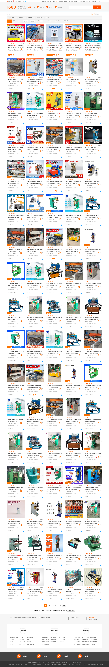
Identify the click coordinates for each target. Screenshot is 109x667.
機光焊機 (29, 641)
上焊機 (11, 644)
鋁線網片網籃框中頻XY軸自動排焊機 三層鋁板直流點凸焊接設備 (54, 284)
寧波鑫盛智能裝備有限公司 (12, 525)
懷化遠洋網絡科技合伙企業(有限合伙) (90, 644)
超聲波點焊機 (88, 51)
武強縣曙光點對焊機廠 (89, 491)
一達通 (97, 664)
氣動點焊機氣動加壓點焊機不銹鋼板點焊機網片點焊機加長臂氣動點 (15, 148)
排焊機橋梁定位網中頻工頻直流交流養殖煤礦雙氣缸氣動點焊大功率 (15, 182)
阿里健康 (93, 664)
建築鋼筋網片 (30, 51)
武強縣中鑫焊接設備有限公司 (12, 185)
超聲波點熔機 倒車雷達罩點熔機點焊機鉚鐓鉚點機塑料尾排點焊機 (73, 556)
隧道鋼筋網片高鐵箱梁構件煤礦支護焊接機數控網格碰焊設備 (73, 46)
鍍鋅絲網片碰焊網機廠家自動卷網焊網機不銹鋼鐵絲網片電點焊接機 (15, 80)
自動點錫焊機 (21, 639)
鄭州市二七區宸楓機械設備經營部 (70, 49)
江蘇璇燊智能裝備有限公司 (89, 83)
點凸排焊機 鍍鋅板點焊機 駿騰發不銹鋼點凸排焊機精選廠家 (93, 250)
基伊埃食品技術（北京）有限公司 (49, 641)
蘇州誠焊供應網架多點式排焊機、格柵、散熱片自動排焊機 (35, 556)
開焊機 (11, 641)
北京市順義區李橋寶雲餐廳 (47, 639)
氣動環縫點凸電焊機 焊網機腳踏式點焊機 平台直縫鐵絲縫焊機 (35, 318)
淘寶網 (34, 664)
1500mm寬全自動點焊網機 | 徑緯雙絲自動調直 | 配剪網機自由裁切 (35, 216)
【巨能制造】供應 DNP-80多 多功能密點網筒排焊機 (54, 114)
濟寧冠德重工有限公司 (51, 253)
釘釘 (89, 664)
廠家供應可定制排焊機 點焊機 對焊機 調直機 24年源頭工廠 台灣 (35, 114)
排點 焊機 (21, 637)
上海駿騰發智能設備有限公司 (89, 185)
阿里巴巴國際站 (15, 664)
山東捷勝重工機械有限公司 (89, 457)
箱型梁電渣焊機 (30, 644)
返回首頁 (65, 610)
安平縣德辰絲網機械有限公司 (31, 219)
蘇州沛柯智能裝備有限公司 (31, 185)
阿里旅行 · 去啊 (50, 664)
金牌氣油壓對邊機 (14, 637)
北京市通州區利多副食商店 (64, 639)
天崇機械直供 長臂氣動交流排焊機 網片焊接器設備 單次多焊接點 (54, 216)
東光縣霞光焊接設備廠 (31, 151)
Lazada (101, 664)
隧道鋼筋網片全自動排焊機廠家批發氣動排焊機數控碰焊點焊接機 (54, 556)
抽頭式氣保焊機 (22, 641)
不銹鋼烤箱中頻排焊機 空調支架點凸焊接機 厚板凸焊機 (35, 488)
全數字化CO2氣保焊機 (23, 644)
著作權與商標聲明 (46, 662)
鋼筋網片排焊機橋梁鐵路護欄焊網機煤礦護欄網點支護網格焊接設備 (54, 182)
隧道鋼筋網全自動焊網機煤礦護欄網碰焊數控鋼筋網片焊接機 (15, 46)
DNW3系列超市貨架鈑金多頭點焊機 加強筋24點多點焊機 (73, 590)
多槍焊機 (12, 639)
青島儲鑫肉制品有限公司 (79, 641)
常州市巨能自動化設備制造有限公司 (51, 117)
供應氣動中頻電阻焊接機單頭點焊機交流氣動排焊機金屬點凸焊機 (92, 182)
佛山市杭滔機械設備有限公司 (89, 117)
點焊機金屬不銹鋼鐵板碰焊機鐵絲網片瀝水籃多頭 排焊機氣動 (73, 488)
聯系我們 (74, 662)
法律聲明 (53, 662)
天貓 (38, 664)
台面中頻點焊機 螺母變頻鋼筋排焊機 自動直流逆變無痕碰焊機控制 (15, 522)
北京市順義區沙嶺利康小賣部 (56, 641)
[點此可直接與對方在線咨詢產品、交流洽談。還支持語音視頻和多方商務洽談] (42, 89)
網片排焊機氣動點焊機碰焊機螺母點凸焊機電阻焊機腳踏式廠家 (54, 488)
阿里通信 (73, 664)
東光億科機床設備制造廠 (70, 491)
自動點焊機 (59, 51)
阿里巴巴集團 (8, 664)
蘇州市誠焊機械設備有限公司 (31, 559)
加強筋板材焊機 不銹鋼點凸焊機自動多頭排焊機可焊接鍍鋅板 (35, 148)
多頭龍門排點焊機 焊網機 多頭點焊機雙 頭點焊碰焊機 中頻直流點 (74, 148)
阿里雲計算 (64, 664)
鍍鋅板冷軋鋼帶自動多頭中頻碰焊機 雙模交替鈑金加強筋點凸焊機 (92, 318)
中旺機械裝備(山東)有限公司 (51, 83)
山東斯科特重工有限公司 (51, 185)
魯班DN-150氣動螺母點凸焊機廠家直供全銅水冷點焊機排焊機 (73, 80)
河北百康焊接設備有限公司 (51, 151)
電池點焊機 (54, 51)
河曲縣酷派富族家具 (78, 637)
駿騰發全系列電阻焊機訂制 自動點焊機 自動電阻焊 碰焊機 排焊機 (54, 590)
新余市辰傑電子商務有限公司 (80, 639)
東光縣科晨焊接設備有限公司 (51, 559)
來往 (86, 664)
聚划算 (41, 664)
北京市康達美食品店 (63, 641)
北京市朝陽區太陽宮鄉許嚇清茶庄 (57, 637)
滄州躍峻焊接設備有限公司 (12, 151)
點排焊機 (77, 617)
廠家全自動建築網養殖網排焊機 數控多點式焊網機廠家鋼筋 (73, 284)
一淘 (45, 664)
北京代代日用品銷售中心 (47, 644)
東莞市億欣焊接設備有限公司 (31, 117)
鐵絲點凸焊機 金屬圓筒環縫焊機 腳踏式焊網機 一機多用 (93, 454)
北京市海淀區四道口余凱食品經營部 (66, 637)
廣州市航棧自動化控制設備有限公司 (89, 219)
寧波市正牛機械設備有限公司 (89, 321)
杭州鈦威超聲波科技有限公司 (70, 559)
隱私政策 (63, 662)
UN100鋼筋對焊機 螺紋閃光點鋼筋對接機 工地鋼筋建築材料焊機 (93, 284)
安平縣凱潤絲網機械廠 (31, 49)
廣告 (23, 47)
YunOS (69, 664)
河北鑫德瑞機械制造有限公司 (31, 83)
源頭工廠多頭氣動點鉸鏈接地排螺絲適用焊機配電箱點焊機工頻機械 (35, 182)
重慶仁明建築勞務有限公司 (79, 644)
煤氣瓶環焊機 (30, 637)
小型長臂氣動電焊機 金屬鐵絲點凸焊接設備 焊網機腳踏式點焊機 (73, 250)
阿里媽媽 (56, 664)
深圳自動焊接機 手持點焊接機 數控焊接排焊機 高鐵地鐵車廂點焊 (16, 216)
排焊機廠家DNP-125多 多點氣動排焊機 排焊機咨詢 (15, 556)
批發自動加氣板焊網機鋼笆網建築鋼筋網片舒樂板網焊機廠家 (35, 46)
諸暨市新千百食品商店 (95, 641)
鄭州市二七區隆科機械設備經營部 (12, 49)
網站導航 (79, 662)
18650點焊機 (49, 51)
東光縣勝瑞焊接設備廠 (70, 151)
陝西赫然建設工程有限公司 (87, 639)
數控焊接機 (15, 51)
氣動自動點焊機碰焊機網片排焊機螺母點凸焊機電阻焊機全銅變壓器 (92, 148)
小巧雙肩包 (92, 644)
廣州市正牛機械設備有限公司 (51, 287)
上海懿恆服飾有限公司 (95, 639)
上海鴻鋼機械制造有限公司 (89, 287)
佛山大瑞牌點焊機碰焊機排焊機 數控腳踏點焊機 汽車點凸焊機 (73, 182)
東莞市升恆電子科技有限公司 (88, 641)
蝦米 (60, 664)
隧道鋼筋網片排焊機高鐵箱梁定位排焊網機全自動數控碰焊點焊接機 (54, 80)
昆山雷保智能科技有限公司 (89, 49)
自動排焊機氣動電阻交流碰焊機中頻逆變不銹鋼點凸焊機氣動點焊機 (35, 80)
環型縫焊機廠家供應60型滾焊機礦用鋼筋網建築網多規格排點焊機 (92, 488)
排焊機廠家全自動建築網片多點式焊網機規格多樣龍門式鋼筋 (54, 148)
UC (80, 664)
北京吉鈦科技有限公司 (46, 637)
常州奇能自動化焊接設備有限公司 (89, 151)
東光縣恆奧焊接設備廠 (51, 491)
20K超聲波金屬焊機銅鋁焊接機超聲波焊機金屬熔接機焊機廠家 (92, 46)
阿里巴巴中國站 (23, 664)
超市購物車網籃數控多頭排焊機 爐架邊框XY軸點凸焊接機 (93, 590)
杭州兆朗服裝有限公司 (95, 637)
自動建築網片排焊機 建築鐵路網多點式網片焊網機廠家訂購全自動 (15, 250)
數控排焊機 (73, 51)
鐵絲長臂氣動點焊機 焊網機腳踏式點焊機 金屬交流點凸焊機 (15, 114)
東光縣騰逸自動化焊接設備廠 (70, 525)
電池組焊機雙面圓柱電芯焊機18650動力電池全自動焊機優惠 (54, 46)
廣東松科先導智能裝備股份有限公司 (51, 49)
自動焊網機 (20, 51)
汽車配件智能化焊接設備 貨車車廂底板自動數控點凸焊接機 (15, 318)
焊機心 (28, 639)
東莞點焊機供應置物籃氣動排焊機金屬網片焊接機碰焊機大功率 (35, 284)
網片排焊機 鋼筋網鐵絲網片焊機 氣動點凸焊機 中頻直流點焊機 (35, 250)
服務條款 (58, 662)
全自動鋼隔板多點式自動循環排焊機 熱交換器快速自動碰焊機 (92, 114)
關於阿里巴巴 (68, 662)
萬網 (77, 664)
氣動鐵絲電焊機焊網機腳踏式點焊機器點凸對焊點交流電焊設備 (92, 522)
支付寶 (83, 664)
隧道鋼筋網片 (79, 51)
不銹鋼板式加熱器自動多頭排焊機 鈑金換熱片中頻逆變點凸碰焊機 (93, 216)
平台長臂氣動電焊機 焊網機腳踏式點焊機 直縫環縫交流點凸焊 (73, 318)
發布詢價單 (91, 617)
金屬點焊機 (93, 51)
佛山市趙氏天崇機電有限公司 (51, 219)
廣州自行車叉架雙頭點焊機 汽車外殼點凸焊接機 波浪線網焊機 (93, 556)
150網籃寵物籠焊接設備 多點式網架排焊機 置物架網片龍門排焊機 (15, 488)
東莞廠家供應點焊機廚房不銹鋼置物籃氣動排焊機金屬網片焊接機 (73, 216)
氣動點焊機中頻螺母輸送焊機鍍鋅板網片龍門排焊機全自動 (15, 590)
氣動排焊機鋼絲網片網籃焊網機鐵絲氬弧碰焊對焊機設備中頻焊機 (92, 80)
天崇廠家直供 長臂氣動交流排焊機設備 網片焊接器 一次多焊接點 (15, 284)
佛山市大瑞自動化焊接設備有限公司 (70, 185)
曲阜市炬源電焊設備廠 (70, 83)
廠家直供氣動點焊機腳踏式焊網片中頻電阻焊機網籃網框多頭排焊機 (54, 522)
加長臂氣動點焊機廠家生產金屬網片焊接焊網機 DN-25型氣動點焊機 (35, 590)
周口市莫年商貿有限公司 (87, 637)
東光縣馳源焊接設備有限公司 (70, 117)
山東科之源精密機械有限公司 (12, 117)
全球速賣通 (30, 664)
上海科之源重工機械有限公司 (70, 253)
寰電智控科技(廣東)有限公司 (12, 219)
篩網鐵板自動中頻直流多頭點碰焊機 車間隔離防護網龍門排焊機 (54, 318)
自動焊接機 (10, 51)
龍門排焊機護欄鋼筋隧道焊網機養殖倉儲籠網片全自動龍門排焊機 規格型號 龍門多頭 (73, 522)
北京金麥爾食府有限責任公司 (56, 639)
